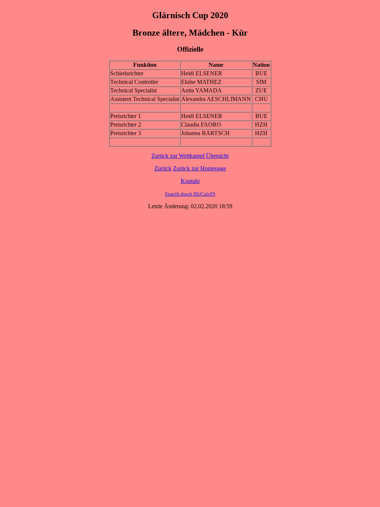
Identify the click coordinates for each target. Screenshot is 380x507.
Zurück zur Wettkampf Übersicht (190, 156)
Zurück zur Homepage (199, 168)
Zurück (162, 168)
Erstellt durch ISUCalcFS (190, 194)
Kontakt (190, 181)
